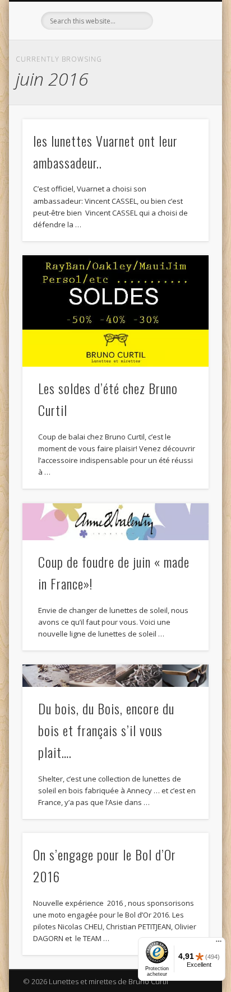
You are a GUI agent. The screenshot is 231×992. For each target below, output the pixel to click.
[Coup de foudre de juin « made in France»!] (115, 521)
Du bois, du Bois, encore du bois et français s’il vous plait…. (106, 730)
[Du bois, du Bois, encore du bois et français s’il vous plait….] (115, 675)
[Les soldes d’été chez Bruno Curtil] (115, 311)
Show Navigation (181, 100)
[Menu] (218, 944)
